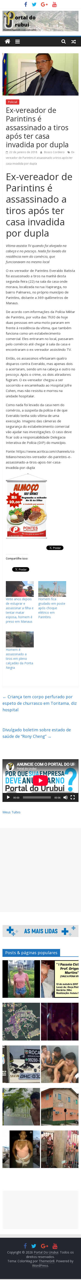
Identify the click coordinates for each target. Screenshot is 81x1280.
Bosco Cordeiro (54, 152)
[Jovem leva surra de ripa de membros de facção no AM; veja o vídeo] (21, 981)
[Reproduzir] (8, 797)
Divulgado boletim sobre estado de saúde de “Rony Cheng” (36, 733)
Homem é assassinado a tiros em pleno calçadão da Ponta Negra (19, 658)
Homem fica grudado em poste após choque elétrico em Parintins (51, 608)
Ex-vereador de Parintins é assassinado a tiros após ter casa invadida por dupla (40, 158)
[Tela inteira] (72, 797)
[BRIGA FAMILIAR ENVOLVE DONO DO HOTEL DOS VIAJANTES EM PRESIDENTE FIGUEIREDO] (60, 1109)
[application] (40, 780)
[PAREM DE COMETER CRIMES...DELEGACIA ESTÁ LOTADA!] (60, 1151)
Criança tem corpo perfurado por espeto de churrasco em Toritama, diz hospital (39, 703)
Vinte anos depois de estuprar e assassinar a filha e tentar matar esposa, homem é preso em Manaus (20, 610)
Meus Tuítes (11, 812)
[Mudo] (65, 797)
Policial (12, 102)
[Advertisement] (40, 870)
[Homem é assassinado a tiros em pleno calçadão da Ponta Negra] (20, 639)
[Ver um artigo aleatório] (74, 41)
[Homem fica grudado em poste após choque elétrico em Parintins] (52, 589)
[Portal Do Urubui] (7, 41)
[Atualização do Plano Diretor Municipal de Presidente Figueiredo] (21, 1023)
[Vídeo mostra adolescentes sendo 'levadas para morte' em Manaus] (60, 1023)
